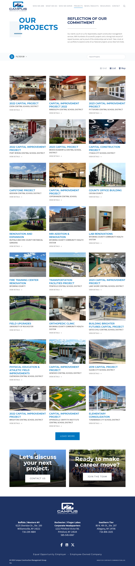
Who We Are (38, 6)
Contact (116, 6)
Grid (104, 68)
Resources (105, 6)
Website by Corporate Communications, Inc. (111, 560)
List (114, 68)
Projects (78, 6)
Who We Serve (65, 6)
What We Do (51, 6)
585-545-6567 (67, 535)
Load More (67, 436)
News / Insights (91, 6)
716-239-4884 (29, 532)
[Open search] (124, 6)
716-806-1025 (106, 532)
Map (123, 68)
